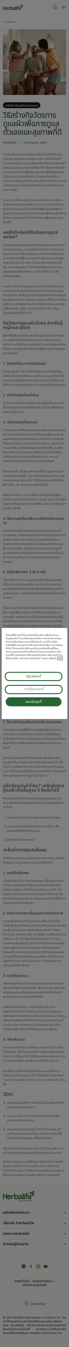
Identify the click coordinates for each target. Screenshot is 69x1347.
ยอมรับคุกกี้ (34, 701)
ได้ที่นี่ (60, 658)
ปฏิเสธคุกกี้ (33, 676)
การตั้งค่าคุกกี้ (34, 689)
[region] (34, 673)
